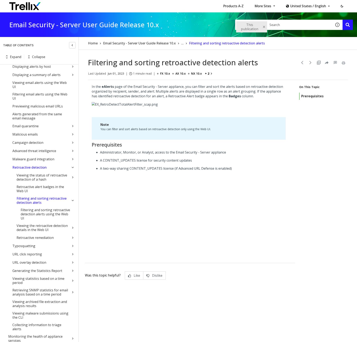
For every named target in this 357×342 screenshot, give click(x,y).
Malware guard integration (33, 159)
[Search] (348, 25)
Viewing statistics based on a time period (38, 280)
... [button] (182, 43)
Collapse (38, 57)
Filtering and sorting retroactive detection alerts (42, 200)
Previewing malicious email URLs (37, 106)
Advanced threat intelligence (34, 151)
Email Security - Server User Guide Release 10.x (139, 43)
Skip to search (100, 4)
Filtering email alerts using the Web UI (39, 96)
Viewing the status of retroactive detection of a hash (42, 177)
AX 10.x (180, 73)
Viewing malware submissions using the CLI (40, 315)
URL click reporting (27, 254)
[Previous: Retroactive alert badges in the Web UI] (302, 62)
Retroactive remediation (35, 237)
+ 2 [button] (207, 73)
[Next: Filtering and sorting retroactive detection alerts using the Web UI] (310, 62)
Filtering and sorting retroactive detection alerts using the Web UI (45, 214)
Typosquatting (23, 246)
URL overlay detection (29, 262)
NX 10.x (196, 73)
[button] (342, 6)
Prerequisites (312, 96)
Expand (15, 57)
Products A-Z (233, 6)
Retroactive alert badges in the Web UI (40, 189)
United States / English (308, 6)
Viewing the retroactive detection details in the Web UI (42, 228)
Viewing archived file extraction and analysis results (39, 304)
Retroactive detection (29, 167)
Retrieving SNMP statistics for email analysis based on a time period (40, 292)
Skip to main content (68, 4)
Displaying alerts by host (31, 66)
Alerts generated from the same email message (37, 116)
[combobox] (283, 25)
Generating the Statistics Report (37, 270)
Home (93, 43)
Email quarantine (25, 126)
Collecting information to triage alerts (36, 327)
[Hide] (72, 45)
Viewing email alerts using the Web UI (39, 85)
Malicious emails (25, 134)
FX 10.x (165, 73)
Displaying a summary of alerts (36, 75)
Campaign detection (27, 142)
